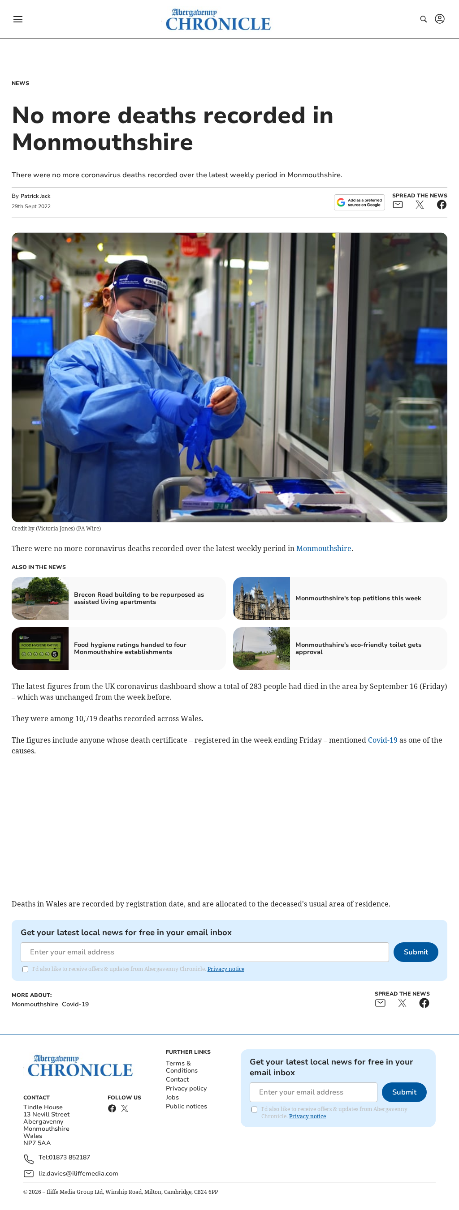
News (20, 83)
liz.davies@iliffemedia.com (78, 1173)
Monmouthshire (323, 548)
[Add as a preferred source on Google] (359, 202)
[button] (18, 19)
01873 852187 (69, 1158)
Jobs (172, 1097)
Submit (416, 952)
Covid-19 (383, 739)
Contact (177, 1079)
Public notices (186, 1106)
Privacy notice (226, 969)
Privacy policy (186, 1088)
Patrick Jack (35, 196)
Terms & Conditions (182, 1067)
